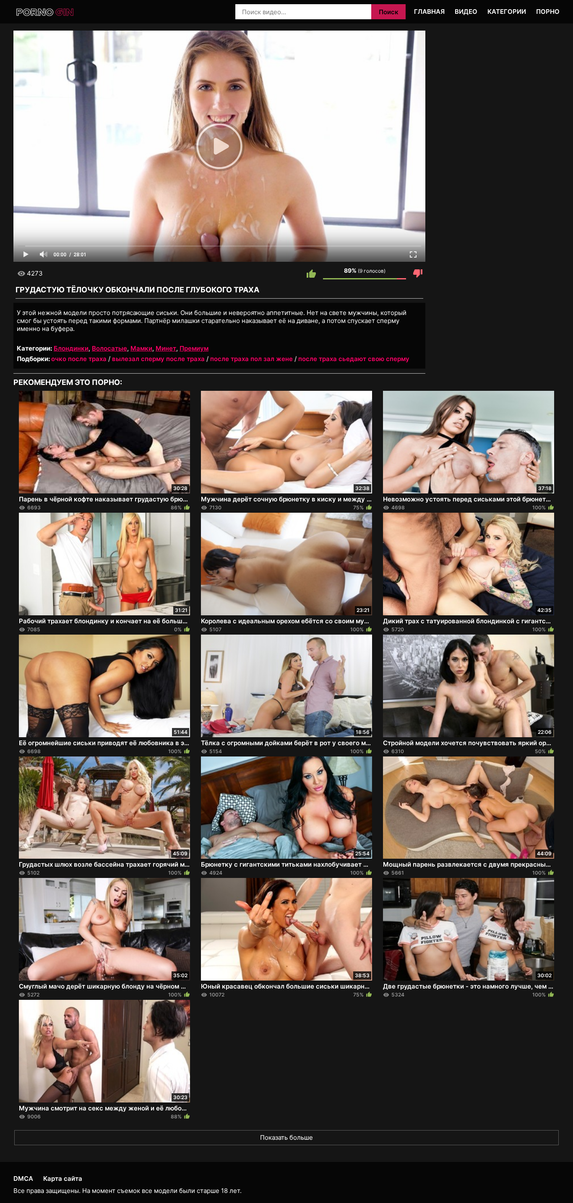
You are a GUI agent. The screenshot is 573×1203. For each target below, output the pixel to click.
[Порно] (45, 12)
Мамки (141, 348)
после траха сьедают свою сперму (353, 359)
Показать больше (286, 1137)
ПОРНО (548, 11)
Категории (506, 11)
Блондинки (71, 348)
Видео (466, 11)
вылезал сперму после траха (158, 359)
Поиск (388, 12)
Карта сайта (62, 1178)
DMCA (23, 1178)
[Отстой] (417, 273)
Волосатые (109, 348)
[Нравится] (311, 273)
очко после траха (79, 359)
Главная (429, 11)
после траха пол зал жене (251, 359)
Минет (166, 348)
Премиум (194, 348)
